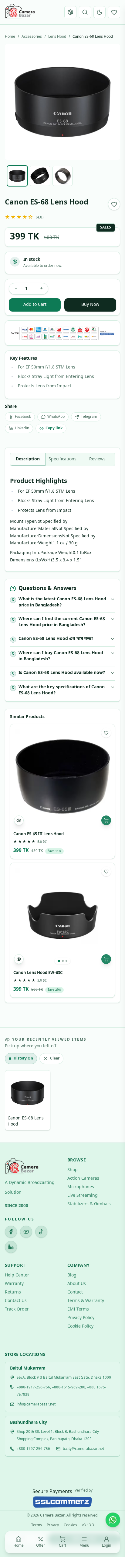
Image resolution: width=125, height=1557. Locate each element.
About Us (76, 1284)
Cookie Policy (80, 1326)
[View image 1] (59, 961)
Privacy (53, 1525)
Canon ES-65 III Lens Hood (38, 834)
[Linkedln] (11, 1247)
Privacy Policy (80, 1318)
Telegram (89, 416)
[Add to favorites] (114, 204)
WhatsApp (56, 416)
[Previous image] (14, 102)
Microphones (80, 1187)
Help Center (17, 1275)
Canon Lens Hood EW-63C (37, 973)
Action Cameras (83, 1179)
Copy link (54, 428)
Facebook (23, 416)
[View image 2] (63, 961)
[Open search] (85, 12)
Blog (71, 1275)
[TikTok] (41, 1232)
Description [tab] (28, 459)
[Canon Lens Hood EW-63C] (62, 915)
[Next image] (111, 102)
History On (23, 1058)
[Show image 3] (62, 176)
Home (10, 36)
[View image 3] (66, 961)
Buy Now (90, 305)
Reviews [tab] (97, 459)
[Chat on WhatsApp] (113, 1520)
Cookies (70, 1525)
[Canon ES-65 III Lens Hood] (62, 776)
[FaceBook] (11, 1232)
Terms (36, 1525)
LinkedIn (22, 428)
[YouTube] (26, 1232)
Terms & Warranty (85, 1301)
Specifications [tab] (62, 459)
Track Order (17, 1309)
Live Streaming (82, 1196)
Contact (75, 1292)
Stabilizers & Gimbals (89, 1204)
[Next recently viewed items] (112, 1101)
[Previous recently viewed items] (13, 1101)
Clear (54, 1058)
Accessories (32, 36)
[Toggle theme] (99, 12)
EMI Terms (78, 1309)
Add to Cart (34, 305)
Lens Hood (57, 36)
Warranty (14, 1284)
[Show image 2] (40, 176)
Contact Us (16, 1301)
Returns (13, 1292)
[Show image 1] (17, 176)
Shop (72, 1170)
